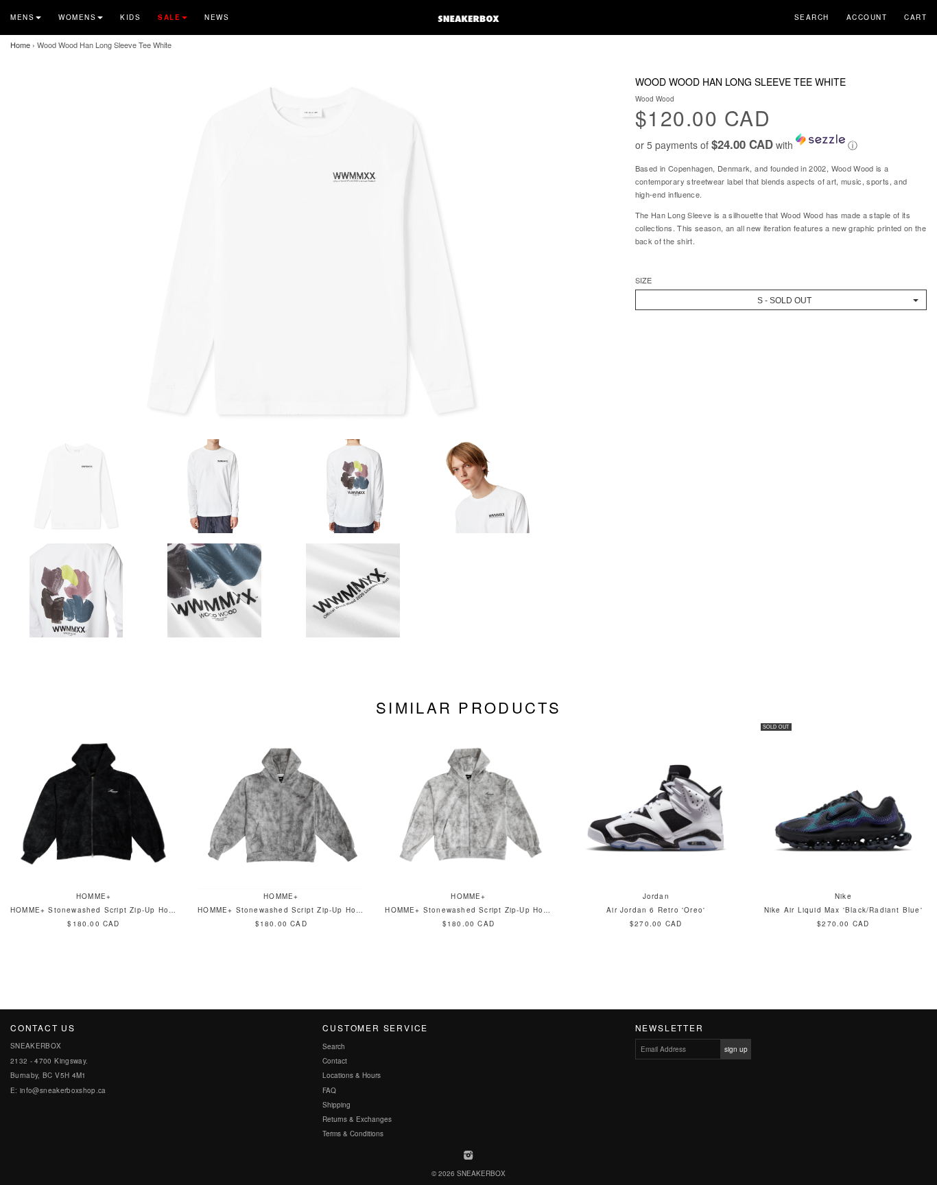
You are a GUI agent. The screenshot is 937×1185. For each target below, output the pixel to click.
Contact (334, 1061)
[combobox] (781, 300)
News (216, 17)
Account (867, 17)
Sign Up (736, 1049)
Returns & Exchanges (357, 1119)
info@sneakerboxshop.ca (63, 1090)
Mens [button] (22, 17)
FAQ (329, 1090)
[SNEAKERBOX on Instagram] (469, 1156)
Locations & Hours (351, 1075)
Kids (130, 17)
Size (643, 280)
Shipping (336, 1105)
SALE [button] (169, 17)
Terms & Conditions (352, 1133)
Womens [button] (77, 17)
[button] (781, 142)
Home (20, 44)
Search (811, 17)
